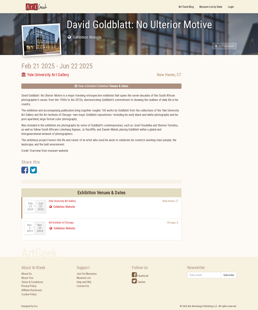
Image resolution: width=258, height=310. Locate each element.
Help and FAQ (84, 282)
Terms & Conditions (32, 282)
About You (27, 278)
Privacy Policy (28, 286)
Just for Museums (87, 273)
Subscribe (228, 275)
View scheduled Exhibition (102, 86)
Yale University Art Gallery (62, 201)
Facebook (142, 276)
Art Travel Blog (186, 6)
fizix (36, 306)
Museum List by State (210, 6)
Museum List (84, 278)
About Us (26, 273)
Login (231, 6)
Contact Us (83, 286)
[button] (224, 46)
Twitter (141, 282)
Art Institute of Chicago (61, 222)
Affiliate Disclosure (31, 290)
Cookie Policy (28, 294)
